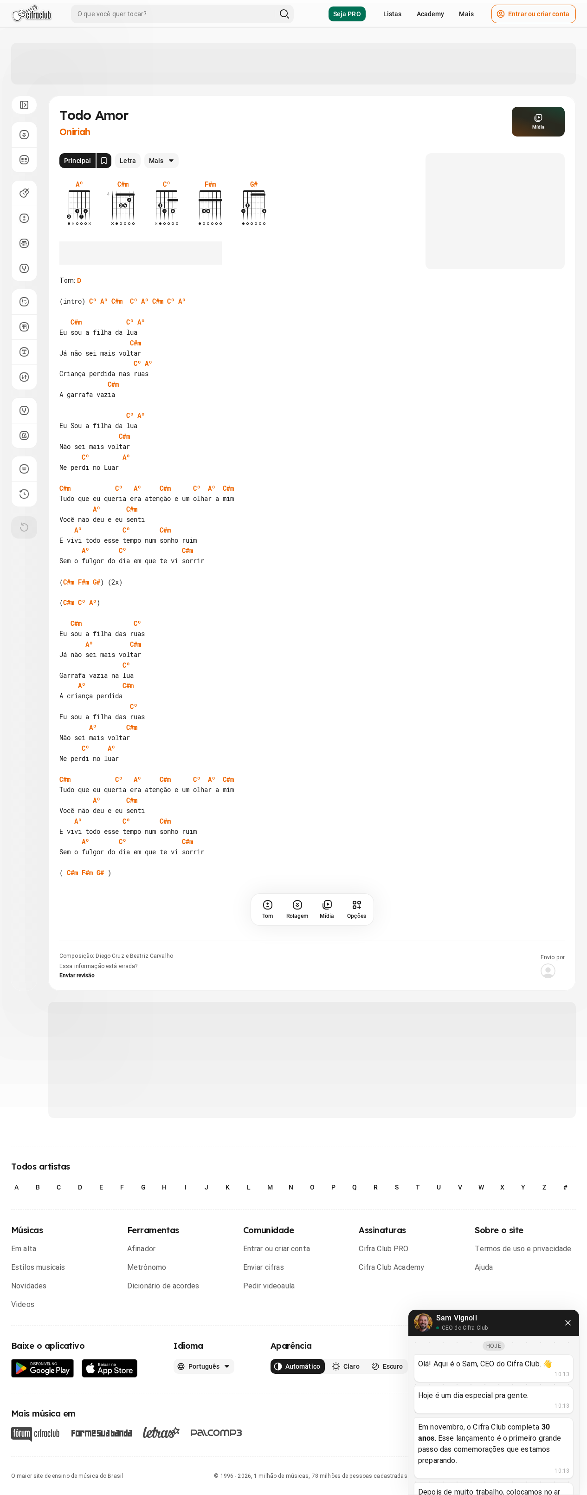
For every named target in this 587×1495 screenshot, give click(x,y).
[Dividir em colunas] (24, 160)
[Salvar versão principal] (104, 160)
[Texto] (24, 352)
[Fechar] (568, 1322)
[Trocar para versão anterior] (24, 494)
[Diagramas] (24, 327)
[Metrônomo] (24, 435)
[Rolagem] (24, 135)
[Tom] (24, 218)
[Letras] (161, 1432)
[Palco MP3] (216, 1433)
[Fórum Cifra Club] (35, 1434)
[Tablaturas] (24, 302)
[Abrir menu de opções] (24, 105)
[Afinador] (24, 410)
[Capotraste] (24, 243)
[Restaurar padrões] (24, 527)
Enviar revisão (77, 975)
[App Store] (110, 1368)
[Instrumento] (24, 193)
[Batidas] (24, 377)
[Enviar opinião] (24, 469)
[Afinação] (24, 268)
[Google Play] (42, 1368)
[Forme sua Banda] (101, 1432)
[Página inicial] (31, 14)
